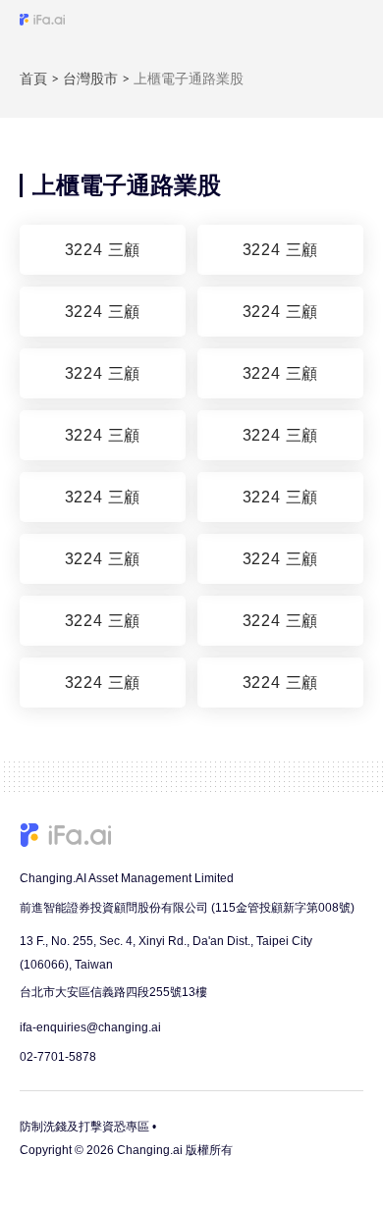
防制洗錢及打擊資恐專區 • (88, 1126)
